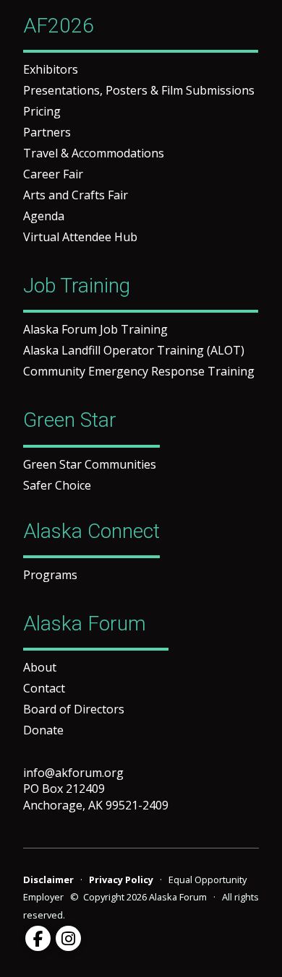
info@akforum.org (73, 773)
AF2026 (58, 26)
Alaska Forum (84, 623)
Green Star (69, 420)
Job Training (76, 286)
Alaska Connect (91, 531)
